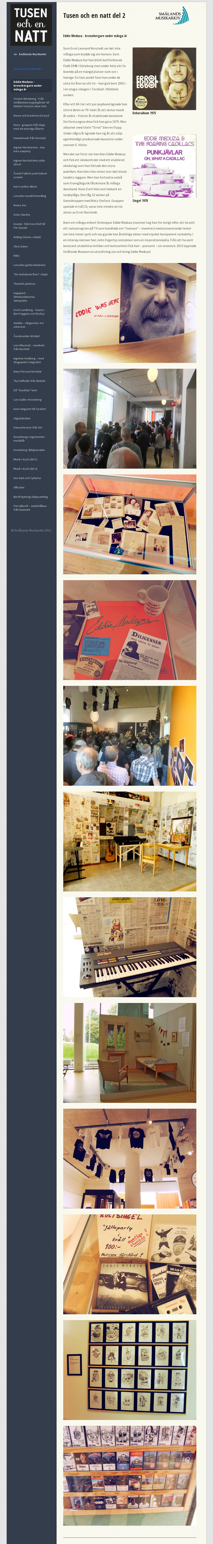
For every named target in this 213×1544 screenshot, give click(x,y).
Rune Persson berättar (28, 371)
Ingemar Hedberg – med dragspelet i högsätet (29, 360)
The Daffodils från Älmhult (29, 381)
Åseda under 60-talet (27, 336)
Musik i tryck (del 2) (25, 468)
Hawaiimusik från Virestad (30, 138)
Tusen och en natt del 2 (28, 69)
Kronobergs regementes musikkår (29, 438)
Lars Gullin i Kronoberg (28, 399)
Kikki (16, 255)
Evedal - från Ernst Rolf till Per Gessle (29, 226)
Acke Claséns (22, 214)
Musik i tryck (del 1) (25, 459)
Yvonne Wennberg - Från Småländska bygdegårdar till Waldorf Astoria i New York (31, 102)
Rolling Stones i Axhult (27, 237)
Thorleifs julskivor (25, 283)
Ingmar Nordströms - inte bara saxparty (29, 149)
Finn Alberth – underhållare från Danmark (30, 507)
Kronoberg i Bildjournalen (29, 450)
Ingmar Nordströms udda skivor (29, 162)
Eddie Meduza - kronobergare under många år (28, 85)
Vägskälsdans (22, 418)
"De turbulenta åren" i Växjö (31, 274)
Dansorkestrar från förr (28, 427)
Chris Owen (21, 246)
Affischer (19, 487)
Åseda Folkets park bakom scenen (30, 175)
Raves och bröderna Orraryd (31, 115)
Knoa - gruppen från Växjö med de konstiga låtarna (29, 126)
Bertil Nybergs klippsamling (31, 497)
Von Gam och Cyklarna (27, 478)
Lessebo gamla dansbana (29, 265)
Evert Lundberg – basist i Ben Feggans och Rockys (29, 311)
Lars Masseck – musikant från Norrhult (29, 347)
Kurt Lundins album (25, 186)
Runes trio (20, 205)
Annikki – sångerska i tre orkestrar (29, 325)
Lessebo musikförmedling (30, 196)
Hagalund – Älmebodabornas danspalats (24, 296)
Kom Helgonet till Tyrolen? (30, 409)
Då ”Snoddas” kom (25, 390)
